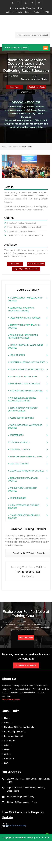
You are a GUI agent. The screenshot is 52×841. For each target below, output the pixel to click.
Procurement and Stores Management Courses (22, 399)
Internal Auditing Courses (23, 376)
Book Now (14, 87)
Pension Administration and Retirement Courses (23, 336)
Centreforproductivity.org (23, 837)
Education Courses (19, 449)
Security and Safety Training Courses (24, 326)
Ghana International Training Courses (24, 516)
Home (4, 147)
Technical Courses (19, 442)
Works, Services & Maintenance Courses (25, 426)
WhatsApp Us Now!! (35, 8)
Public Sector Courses (21, 418)
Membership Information (15, 731)
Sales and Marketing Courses (25, 318)
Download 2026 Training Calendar (29, 553)
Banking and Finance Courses (24, 384)
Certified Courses (19, 464)
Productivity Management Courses (22, 489)
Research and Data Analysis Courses (23, 479)
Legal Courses (17, 355)
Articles (9, 12)
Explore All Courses (26, 637)
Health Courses (17, 498)
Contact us (9, 759)
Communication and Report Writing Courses (23, 409)
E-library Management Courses (25, 457)
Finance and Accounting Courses (26, 369)
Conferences (16, 435)
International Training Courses (26, 391)
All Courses (13, 147)
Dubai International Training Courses (23, 506)
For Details (28, 576)
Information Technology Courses (27, 362)
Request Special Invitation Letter (26, 269)
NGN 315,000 (26, 92)
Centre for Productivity (15, 825)
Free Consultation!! (16, 48)
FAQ (47, 12)
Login (27, 12)
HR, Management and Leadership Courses (25, 299)
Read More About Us (11, 699)
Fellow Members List (13, 736)
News (19, 12)
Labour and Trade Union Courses (26, 471)
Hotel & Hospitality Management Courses (25, 346)
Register (37, 12)
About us (8, 722)
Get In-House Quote (37, 87)
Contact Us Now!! (26, 665)
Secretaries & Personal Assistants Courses (21, 309)
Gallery (7, 754)
